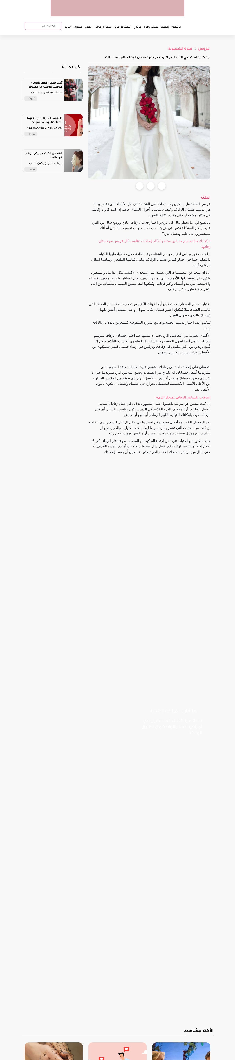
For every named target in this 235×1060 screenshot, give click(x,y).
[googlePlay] (144, 13)
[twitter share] (151, 186)
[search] (58, 26)
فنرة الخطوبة (180, 49)
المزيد (68, 26)
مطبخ (88, 26)
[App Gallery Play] (187, 760)
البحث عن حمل (122, 26)
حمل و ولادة (151, 26)
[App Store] (187, 744)
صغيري (78, 26)
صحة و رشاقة (103, 26)
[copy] (162, 186)
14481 (32, 134)
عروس (203, 49)
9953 (31, 98)
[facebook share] (140, 186)
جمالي (137, 26)
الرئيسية (176, 26)
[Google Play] (162, 744)
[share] (60, 98)
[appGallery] (130, 13)
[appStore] (158, 13)
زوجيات (165, 26)
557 (32, 169)
